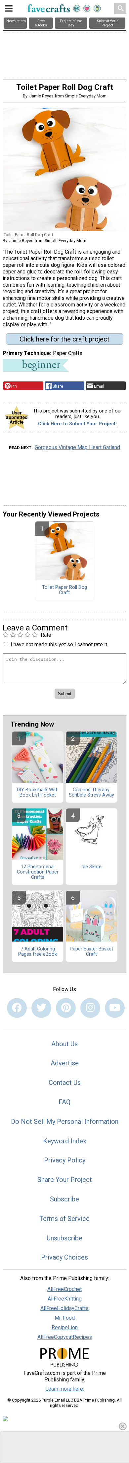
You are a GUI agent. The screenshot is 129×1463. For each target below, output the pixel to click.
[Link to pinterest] (66, 1008)
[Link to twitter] (41, 1008)
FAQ (64, 1102)
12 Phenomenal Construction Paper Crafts (38, 872)
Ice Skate (91, 867)
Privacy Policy (64, 1160)
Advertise (65, 1063)
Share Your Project (64, 1180)
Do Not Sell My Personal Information (64, 1121)
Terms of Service (64, 1219)
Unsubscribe (64, 1238)
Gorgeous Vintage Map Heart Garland (77, 447)
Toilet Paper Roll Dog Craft (64, 590)
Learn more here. (64, 1389)
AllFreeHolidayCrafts (64, 1308)
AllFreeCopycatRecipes (64, 1337)
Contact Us (65, 1083)
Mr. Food (65, 1318)
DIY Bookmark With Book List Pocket (38, 792)
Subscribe (64, 1199)
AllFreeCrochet (64, 1289)
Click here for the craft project (64, 339)
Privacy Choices (64, 1257)
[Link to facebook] (17, 1008)
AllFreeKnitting (65, 1299)
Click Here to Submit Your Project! (77, 424)
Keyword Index (64, 1141)
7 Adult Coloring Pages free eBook (37, 951)
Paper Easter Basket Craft (91, 951)
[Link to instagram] (90, 1008)
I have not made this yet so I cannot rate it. (59, 644)
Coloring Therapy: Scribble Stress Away (91, 792)
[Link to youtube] (115, 1008)
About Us (64, 1044)
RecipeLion (65, 1327)
